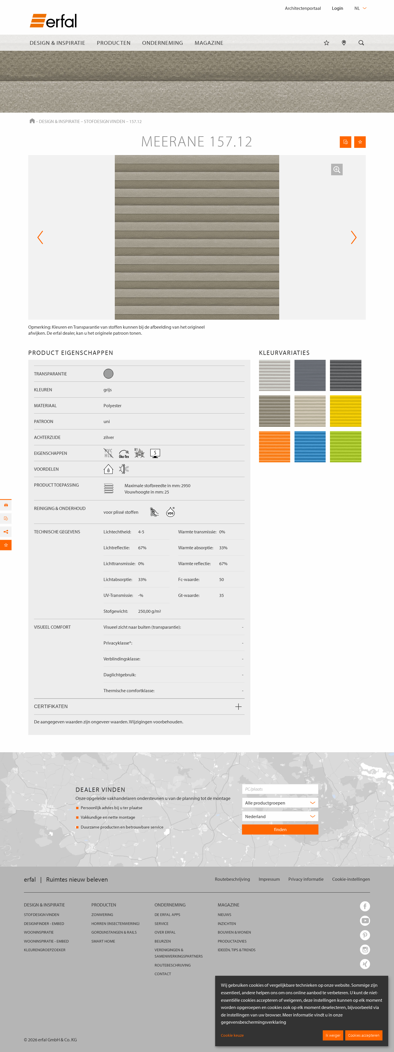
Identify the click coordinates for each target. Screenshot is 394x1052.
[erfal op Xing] (365, 964)
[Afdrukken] (6, 505)
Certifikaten (51, 706)
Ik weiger (333, 1035)
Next (352, 237)
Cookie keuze (232, 1035)
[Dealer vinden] (344, 43)
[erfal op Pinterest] (365, 935)
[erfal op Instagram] (365, 950)
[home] (53, 22)
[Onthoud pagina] (360, 142)
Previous (40, 237)
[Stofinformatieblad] (345, 142)
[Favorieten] (326, 43)
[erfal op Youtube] (365, 921)
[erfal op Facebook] (365, 906)
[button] (337, 169)
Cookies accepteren (364, 1035)
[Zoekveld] (361, 43)
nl (357, 8)
